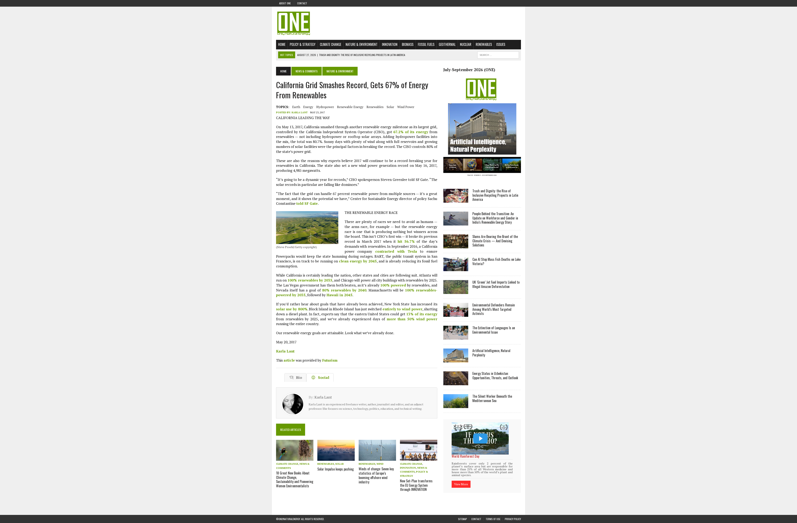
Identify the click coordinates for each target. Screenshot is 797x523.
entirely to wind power (402, 309)
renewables (375, 107)
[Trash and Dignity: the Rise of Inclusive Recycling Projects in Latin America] (455, 199)
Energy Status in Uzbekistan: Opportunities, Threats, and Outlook (495, 375)
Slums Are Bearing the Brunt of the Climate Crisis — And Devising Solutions (495, 241)
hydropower (325, 107)
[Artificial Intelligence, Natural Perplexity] (455, 359)
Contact (302, 3)
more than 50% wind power (412, 319)
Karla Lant (300, 112)
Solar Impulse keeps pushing (335, 469)
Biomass (407, 44)
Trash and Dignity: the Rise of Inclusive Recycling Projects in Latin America (495, 195)
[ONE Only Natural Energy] (398, 23)
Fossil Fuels (426, 44)
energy (308, 107)
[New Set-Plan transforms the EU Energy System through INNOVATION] (418, 458)
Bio (298, 377)
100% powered (393, 285)
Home (281, 44)
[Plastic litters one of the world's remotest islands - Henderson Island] (480, 438)
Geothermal (447, 44)
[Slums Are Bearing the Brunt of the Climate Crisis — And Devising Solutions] (455, 245)
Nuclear (465, 44)
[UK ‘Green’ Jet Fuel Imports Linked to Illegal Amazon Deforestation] (455, 291)
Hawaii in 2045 (339, 295)
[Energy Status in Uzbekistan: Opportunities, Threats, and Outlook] (455, 382)
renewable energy (350, 107)
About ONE (285, 3)
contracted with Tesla (396, 251)
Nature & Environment (362, 44)
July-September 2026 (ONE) (469, 69)
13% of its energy (421, 314)
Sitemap (462, 513)
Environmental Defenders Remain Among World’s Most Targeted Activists (493, 309)
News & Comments (307, 71)
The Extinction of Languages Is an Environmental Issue (493, 330)
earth (296, 107)
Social (322, 377)
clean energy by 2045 (358, 261)
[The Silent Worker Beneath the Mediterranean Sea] (455, 405)
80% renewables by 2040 (344, 290)
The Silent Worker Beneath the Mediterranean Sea (492, 398)
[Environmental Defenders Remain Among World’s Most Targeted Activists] (455, 314)
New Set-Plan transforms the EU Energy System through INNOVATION (416, 485)
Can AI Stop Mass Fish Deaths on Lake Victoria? (496, 261)
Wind (380, 463)
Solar (339, 463)
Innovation (389, 44)
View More (461, 479)
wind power (405, 107)
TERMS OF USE (493, 513)
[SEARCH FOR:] (498, 54)
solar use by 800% (291, 309)
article (289, 360)
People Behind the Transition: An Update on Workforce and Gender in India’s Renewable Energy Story (495, 218)
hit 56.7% (406, 241)
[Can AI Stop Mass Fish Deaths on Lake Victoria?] (455, 268)
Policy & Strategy (302, 44)
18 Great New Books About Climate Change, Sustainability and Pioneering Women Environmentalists (294, 479)
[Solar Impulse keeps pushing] (336, 458)
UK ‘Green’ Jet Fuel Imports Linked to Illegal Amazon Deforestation (496, 284)
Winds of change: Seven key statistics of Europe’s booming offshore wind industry (376, 475)
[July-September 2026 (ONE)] (482, 179)
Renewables (484, 44)
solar (390, 107)
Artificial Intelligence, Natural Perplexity (491, 352)
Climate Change (330, 44)
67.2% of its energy (410, 131)
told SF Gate (307, 203)
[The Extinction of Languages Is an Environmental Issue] (455, 336)
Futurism (329, 360)
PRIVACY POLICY (513, 513)
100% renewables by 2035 (309, 280)
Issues (500, 44)
